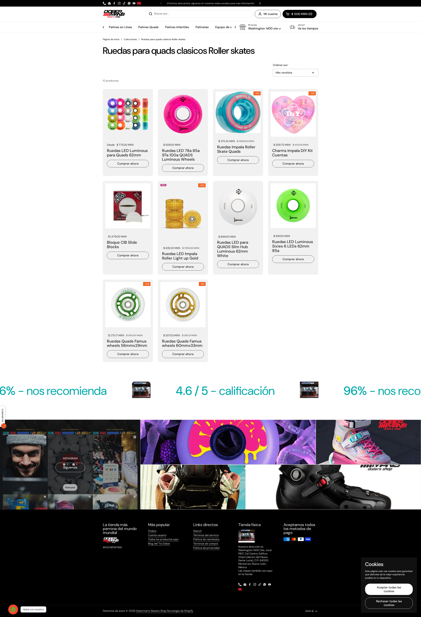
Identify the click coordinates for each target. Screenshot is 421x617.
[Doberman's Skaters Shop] (114, 14)
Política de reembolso (206, 539)
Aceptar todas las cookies (389, 589)
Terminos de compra (205, 543)
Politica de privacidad (206, 548)
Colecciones (130, 39)
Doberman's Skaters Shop (151, 611)
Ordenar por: (280, 65)
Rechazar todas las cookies (389, 603)
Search (197, 531)
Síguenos (70, 467)
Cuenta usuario (157, 535)
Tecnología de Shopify (180, 611)
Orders (152, 531)
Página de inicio (111, 39)
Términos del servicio (206, 535)
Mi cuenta (270, 14)
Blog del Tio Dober (159, 543)
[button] (300, 14)
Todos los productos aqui (163, 539)
